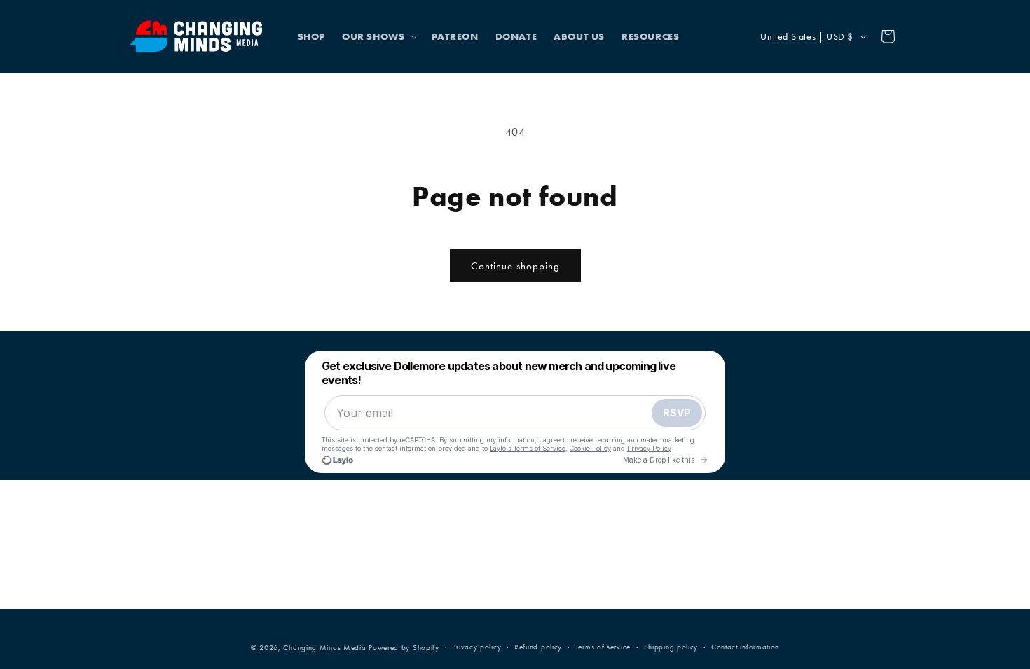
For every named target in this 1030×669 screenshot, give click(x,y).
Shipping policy (671, 647)
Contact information (745, 647)
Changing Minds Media (324, 647)
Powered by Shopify (404, 647)
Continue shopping (515, 266)
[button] (378, 36)
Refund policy (538, 647)
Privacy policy (476, 647)
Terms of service (603, 647)
